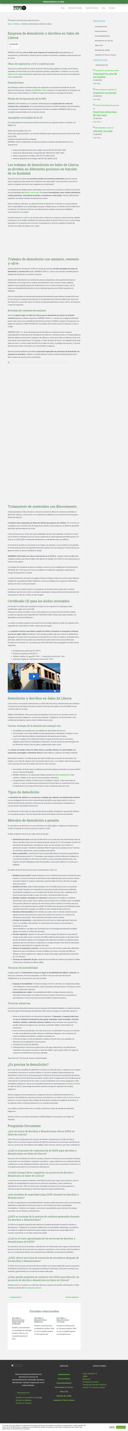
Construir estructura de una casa (105, 113)
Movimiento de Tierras (104, 41)
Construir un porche (104, 92)
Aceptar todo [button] (121, 1427)
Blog (103, 8)
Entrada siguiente (73, 1297)
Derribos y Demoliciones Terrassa (63, 1320)
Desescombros (101, 31)
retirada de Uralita (73, 1084)
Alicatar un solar (103, 131)
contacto (25, 218)
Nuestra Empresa (91, 8)
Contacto (111, 8)
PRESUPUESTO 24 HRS (53, 2)
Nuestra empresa (73, 1097)
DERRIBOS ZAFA (40, 90)
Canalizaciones (101, 27)
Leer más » (97, 83)
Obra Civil (99, 45)
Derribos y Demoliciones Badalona (40, 1320)
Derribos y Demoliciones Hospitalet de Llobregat (18, 1321)
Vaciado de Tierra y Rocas (105, 55)
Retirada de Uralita (75, 8)
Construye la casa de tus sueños (105, 75)
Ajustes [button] (112, 1427)
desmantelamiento (63, 775)
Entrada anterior (15, 1297)
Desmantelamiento (102, 36)
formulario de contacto (32, 1288)
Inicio (63, 8)
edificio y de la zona (31, 192)
